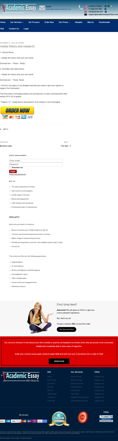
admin (21, 43)
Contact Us (14, 29)
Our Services (16, 22)
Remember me (17, 167)
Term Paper (75, 394)
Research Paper (76, 380)
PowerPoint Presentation (80, 397)
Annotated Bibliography (79, 401)
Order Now (49, 22)
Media (6, 129)
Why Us (90, 22)
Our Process (34, 22)
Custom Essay (76, 377)
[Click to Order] (17, 119)
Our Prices (63, 22)
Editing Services (76, 387)
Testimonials (104, 22)
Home (49, 377)
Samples (78, 22)
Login (26, 29)
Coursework (75, 390)
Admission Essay (77, 383)
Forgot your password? (17, 174)
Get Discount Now (67, 329)
